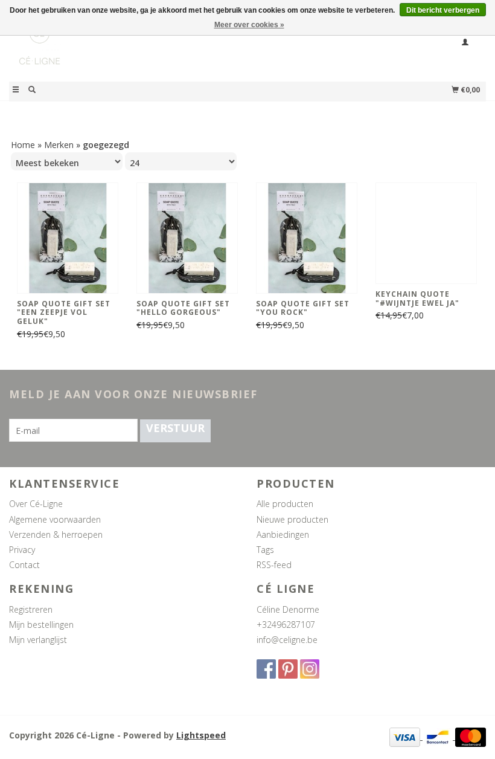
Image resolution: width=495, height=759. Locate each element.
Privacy (22, 549)
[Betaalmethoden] (406, 736)
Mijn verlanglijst (38, 639)
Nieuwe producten (292, 519)
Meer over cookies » (249, 25)
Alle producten (285, 503)
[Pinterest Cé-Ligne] (288, 669)
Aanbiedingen (283, 534)
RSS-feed (274, 564)
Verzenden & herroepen (56, 534)
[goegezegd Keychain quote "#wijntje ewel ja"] (426, 233)
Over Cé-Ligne (36, 503)
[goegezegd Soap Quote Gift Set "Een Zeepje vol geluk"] (68, 238)
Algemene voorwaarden (55, 519)
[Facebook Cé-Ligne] (266, 669)
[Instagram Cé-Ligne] (309, 669)
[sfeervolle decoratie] (128, 50)
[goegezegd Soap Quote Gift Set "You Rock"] (307, 238)
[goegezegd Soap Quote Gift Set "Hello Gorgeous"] (187, 238)
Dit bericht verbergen (442, 10)
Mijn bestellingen (41, 624)
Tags (265, 549)
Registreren (31, 609)
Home (23, 144)
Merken (59, 144)
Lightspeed (201, 735)
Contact (24, 564)
